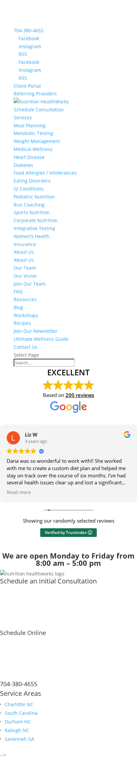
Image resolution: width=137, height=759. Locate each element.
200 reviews (80, 395)
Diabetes (23, 165)
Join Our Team (30, 284)
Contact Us (26, 347)
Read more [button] (19, 492)
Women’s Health (32, 236)
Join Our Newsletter (36, 331)
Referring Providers (35, 93)
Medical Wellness (33, 149)
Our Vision (25, 276)
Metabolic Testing (33, 133)
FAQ (18, 291)
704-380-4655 (29, 30)
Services (23, 117)
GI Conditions (29, 189)
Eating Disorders (32, 181)
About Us (24, 252)
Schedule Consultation (39, 109)
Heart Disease (29, 157)
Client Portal (27, 86)
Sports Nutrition (32, 212)
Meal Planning (30, 125)
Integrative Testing (34, 228)
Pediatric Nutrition (34, 196)
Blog (18, 307)
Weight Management (37, 141)
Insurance (25, 244)
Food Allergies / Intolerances (45, 173)
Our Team (25, 268)
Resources (25, 299)
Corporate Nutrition (36, 220)
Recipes (22, 323)
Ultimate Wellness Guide (41, 339)
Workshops (26, 315)
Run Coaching (29, 204)
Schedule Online (23, 633)
